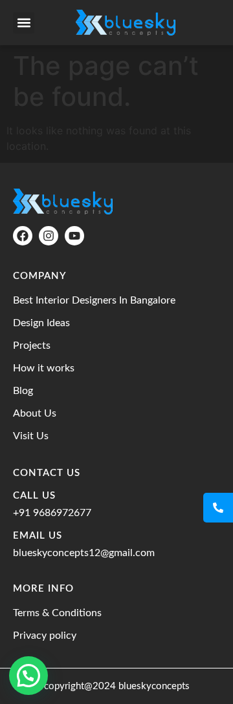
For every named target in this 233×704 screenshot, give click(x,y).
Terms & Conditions (57, 613)
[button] (23, 23)
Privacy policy (44, 635)
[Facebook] (22, 235)
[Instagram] (48, 235)
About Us (34, 413)
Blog (23, 391)
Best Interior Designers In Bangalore (94, 300)
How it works (43, 368)
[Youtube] (74, 235)
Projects (31, 345)
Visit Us (31, 436)
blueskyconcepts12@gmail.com (84, 553)
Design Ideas (41, 323)
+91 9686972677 (52, 513)
